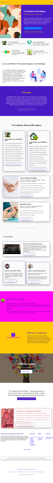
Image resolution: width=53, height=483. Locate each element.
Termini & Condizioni (40, 439)
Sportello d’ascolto (31, 442)
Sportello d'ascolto (16, 50)
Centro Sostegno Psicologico (32, 439)
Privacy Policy (41, 437)
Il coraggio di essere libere (32, 445)
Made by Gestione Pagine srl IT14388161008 (27, 474)
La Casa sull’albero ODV (13, 42)
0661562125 (48, 438)
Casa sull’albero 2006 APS (38, 51)
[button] (51, 2)
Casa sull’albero (33, 437)
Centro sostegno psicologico (39, 42)
